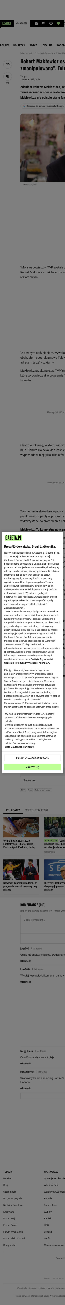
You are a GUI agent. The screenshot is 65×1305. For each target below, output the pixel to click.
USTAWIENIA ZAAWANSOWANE (32, 758)
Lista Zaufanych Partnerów (19, 747)
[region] (33, 652)
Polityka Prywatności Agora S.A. (33, 663)
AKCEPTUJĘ (32, 767)
